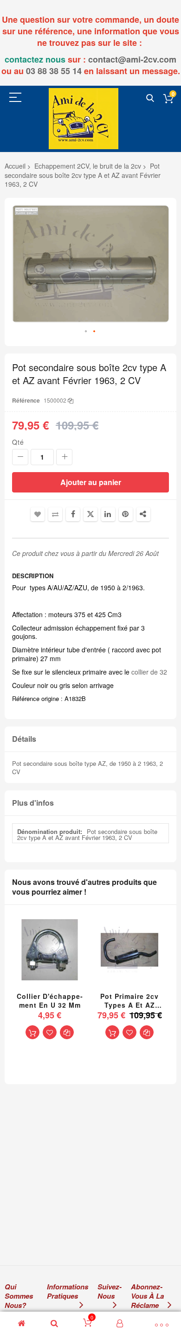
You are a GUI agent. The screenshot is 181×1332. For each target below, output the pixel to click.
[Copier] (70, 400)
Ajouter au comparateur (55, 514)
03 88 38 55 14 (54, 71)
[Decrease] (20, 457)
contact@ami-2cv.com (132, 59)
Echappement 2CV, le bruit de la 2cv (87, 165)
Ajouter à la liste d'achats (38, 514)
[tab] (90, 739)
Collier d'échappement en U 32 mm (50, 1001)
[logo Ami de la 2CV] (83, 118)
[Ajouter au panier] (32, 1032)
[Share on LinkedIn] (108, 514)
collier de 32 (149, 671)
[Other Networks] (143, 514)
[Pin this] (126, 514)
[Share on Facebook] (73, 514)
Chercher (150, 98)
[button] (86, 332)
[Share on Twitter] (90, 514)
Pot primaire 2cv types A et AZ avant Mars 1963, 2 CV (130, 1001)
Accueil (15, 165)
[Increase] (64, 457)
